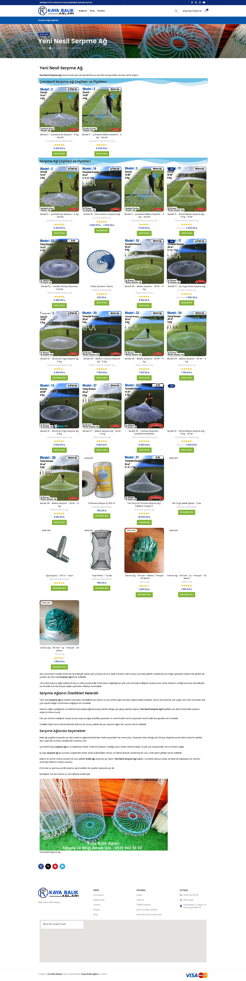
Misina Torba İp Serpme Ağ (102, 365)
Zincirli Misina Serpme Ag (186, 220)
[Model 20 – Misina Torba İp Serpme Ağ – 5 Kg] (102, 333)
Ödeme (140, 899)
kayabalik (56, 48)
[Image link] (58, 892)
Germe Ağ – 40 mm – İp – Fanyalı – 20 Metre (186, 577)
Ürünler (96, 904)
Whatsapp (188, 899)
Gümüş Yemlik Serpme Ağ (59, 293)
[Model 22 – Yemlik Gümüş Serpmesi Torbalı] (59, 261)
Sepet (139, 895)
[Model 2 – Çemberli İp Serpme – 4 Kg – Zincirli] (59, 109)
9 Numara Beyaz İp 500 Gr (101, 503)
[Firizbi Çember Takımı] (102, 261)
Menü (96, 890)
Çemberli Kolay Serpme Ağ (59, 141)
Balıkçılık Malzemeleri (102, 290)
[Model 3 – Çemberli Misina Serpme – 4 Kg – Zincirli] (102, 109)
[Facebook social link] (192, 2)
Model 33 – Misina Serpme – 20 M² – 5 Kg (144, 360)
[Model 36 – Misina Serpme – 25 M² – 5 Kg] (59, 478)
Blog (95, 914)
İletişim (96, 909)
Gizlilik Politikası (144, 904)
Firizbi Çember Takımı (102, 286)
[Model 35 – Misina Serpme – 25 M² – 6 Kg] (144, 261)
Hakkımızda (98, 899)
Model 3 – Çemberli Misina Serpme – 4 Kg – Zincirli (102, 136)
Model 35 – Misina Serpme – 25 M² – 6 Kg (144, 288)
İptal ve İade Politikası (147, 909)
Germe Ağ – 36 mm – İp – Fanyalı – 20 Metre (59, 649)
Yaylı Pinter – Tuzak (102, 575)
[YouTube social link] (204, 2)
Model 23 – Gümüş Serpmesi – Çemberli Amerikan (144, 432)
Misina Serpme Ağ (144, 293)
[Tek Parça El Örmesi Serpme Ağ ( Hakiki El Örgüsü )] (144, 478)
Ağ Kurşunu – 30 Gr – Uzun (59, 575)
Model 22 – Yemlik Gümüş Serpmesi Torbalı (59, 288)
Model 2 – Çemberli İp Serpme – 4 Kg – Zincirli (59, 136)
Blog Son (44, 34)
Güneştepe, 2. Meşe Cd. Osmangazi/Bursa (195, 906)
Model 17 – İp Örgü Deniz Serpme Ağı (186, 286)
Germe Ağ (144, 582)
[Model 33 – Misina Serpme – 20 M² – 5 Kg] (144, 333)
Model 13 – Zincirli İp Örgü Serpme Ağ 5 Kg (59, 360)
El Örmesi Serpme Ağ (144, 509)
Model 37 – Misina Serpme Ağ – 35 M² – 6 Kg (102, 432)
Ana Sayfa (98, 895)
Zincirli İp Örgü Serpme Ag (59, 365)
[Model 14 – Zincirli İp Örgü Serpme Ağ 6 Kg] (59, 405)
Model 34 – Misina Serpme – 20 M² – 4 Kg (186, 360)
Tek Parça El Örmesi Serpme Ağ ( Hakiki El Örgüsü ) (144, 504)
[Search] (176, 11)
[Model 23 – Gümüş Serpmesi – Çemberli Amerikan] (144, 405)
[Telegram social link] (62, 866)
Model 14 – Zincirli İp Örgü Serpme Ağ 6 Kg (59, 432)
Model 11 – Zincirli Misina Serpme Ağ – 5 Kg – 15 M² (187, 215)
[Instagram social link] (200, 2)
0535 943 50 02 (190, 895)
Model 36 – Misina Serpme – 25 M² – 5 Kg (59, 504)
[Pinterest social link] (55, 866)
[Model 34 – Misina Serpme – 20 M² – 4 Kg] (186, 333)
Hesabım (141, 890)
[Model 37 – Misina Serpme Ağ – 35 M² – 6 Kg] (102, 405)
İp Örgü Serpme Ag (102, 218)
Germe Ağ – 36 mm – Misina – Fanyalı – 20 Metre (144, 577)
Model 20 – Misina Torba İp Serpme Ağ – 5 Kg (102, 360)
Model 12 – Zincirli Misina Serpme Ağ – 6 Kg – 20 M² (186, 432)
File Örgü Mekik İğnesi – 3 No (186, 503)
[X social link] (196, 2)
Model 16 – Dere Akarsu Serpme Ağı (102, 214)
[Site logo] (56, 10)
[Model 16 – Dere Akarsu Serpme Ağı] (102, 189)
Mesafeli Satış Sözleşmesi (149, 914)
